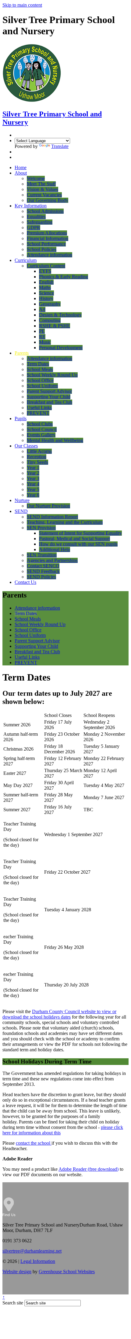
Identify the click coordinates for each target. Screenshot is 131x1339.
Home (21, 167)
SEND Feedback (43, 571)
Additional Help (54, 549)
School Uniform (42, 385)
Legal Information (37, 1261)
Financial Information (47, 238)
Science (46, 293)
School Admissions (45, 211)
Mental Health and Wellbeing (55, 440)
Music (45, 342)
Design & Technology (60, 314)
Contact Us (25, 582)
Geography (50, 303)
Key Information (31, 205)
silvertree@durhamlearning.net (32, 1251)
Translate (60, 146)
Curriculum (26, 260)
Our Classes (26, 445)
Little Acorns (39, 451)
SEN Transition (42, 554)
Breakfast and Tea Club (49, 402)
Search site (12, 1302)
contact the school (33, 1143)
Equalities (36, 216)
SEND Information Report (52, 516)
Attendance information (49, 254)
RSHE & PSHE (54, 325)
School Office (40, 380)
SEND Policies (41, 576)
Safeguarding (39, 222)
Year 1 (33, 467)
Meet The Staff (41, 183)
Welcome (36, 178)
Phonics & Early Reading (63, 276)
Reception (36, 456)
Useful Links (39, 407)
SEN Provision (41, 527)
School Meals (40, 369)
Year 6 (33, 494)
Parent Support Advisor (49, 391)
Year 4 (33, 484)
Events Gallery (41, 434)
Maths (45, 287)
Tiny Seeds (37, 462)
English (46, 282)
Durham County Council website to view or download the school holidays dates (59, 1014)
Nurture (22, 500)
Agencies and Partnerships (52, 560)
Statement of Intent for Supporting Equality (80, 533)
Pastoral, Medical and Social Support (74, 538)
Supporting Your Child (48, 396)
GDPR (33, 227)
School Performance (46, 243)
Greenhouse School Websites (67, 1271)
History (46, 298)
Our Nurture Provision (48, 505)
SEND (21, 511)
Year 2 (33, 473)
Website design (16, 1271)
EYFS (45, 271)
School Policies (41, 249)
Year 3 (33, 478)
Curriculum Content (46, 265)
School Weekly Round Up (52, 374)
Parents (22, 353)
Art (42, 309)
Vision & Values (42, 189)
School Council (42, 429)
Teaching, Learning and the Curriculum (65, 522)
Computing (50, 320)
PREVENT (38, 413)
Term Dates (38, 364)
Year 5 (33, 489)
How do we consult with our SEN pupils (78, 544)
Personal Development (61, 347)
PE (42, 331)
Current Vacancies (44, 194)
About (21, 173)
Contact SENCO (43, 565)
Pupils (21, 418)
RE (42, 336)
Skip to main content (22, 5)
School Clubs (40, 424)
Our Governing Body (47, 200)
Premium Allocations (47, 233)
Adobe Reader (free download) (88, 1169)
